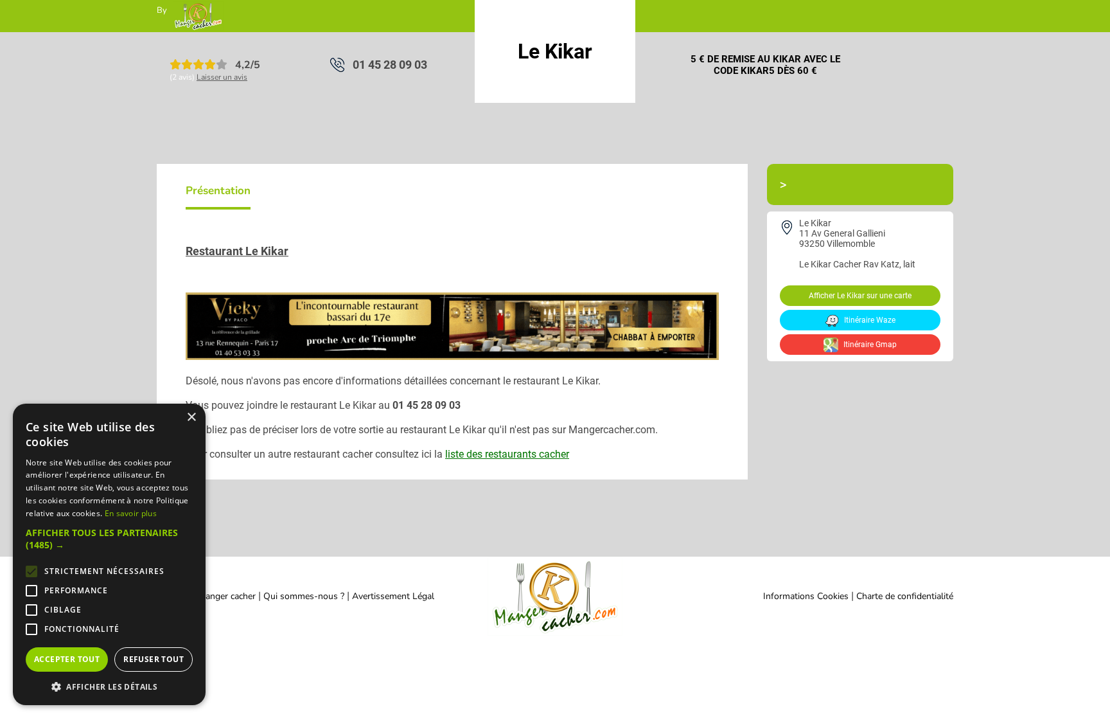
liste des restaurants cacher (507, 454)
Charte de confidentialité (904, 596)
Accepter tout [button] (67, 659)
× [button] (191, 417)
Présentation (218, 190)
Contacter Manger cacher (206, 596)
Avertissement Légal (393, 596)
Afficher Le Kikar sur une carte (860, 295)
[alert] (109, 554)
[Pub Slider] (452, 356)
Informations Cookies (806, 596)
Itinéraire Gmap (869, 344)
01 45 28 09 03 (390, 64)
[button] (109, 538)
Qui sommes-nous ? (305, 596)
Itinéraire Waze (868, 320)
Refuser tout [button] (153, 659)
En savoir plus (131, 513)
